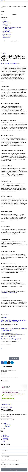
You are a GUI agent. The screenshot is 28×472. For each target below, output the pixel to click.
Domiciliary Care (7, 25)
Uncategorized (6, 37)
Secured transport (7, 33)
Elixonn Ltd (9, 416)
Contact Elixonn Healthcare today (9, 292)
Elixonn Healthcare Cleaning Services (12, 27)
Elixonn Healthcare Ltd (6, 404)
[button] (14, 1)
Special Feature (7, 34)
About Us (5, 435)
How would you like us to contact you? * (10, 460)
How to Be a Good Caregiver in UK (11, 339)
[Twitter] (5, 362)
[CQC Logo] (6, 388)
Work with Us (6, 439)
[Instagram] (8, 362)
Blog (4, 20)
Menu (4, 428)
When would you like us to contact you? (10, 464)
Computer (5, 24)
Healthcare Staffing (8, 28)
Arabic (8, 426)
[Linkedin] (12, 362)
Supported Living (7, 35)
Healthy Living (6, 30)
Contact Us (5, 438)
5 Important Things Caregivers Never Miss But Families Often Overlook (13, 321)
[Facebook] (2, 362)
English (4, 423)
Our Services (6, 436)
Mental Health (6, 31)
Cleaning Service (7, 23)
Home (2, 6)
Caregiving (5, 21)
